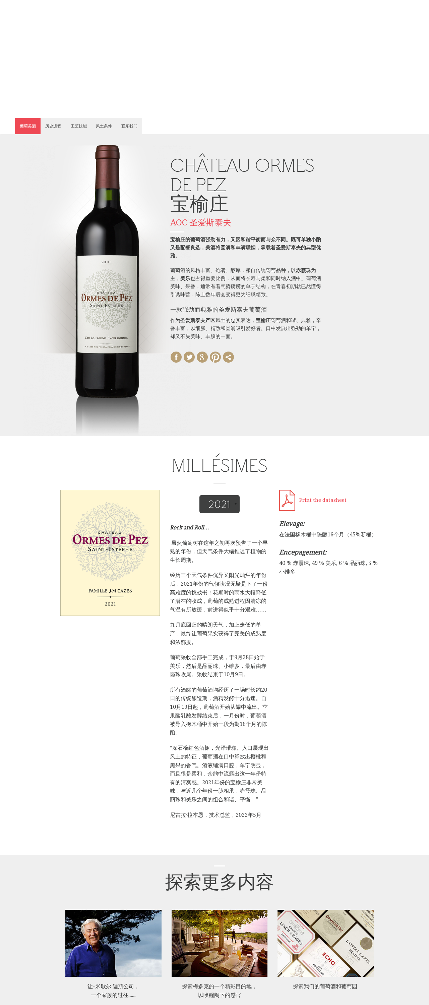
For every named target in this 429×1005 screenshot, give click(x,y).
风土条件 (104, 126)
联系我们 (129, 126)
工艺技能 (79, 126)
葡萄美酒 (28, 126)
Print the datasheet (323, 500)
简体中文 (62, 26)
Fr (45, 26)
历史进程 (53, 126)
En (35, 26)
